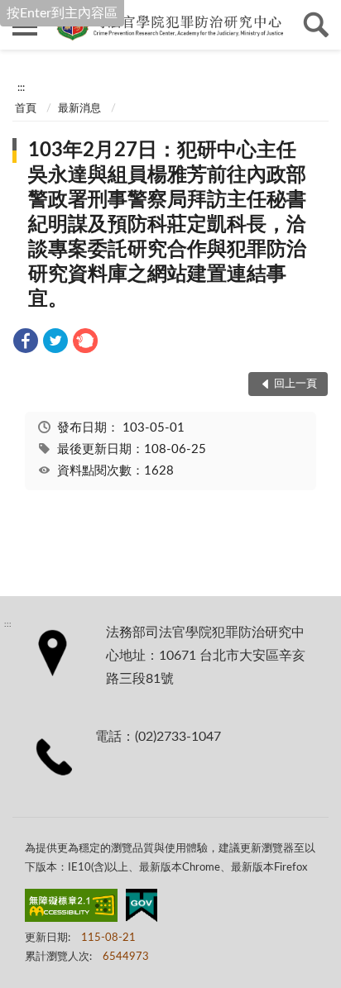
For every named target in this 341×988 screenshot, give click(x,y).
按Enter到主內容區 (62, 13)
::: (21, 88)
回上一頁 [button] (295, 384)
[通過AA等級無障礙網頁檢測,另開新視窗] (71, 908)
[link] (25, 343)
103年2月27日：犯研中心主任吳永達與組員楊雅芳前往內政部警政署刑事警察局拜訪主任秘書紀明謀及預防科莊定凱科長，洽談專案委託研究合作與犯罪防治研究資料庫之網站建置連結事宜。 (167, 225)
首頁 (25, 108)
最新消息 (79, 108)
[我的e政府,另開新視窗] (141, 908)
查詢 (316, 25)
